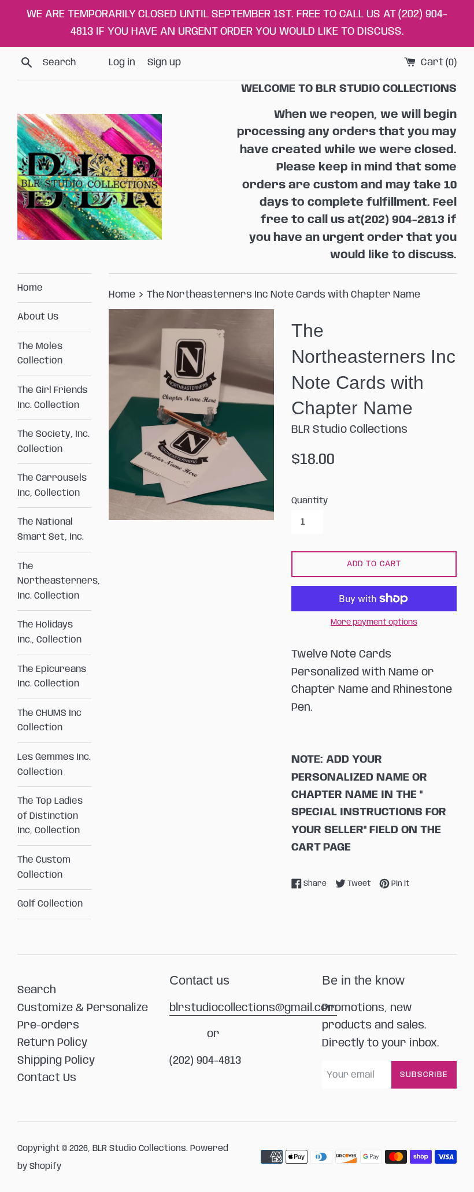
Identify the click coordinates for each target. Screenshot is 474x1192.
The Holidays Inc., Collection (49, 632)
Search (36, 990)
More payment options (374, 622)
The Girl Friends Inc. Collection (52, 397)
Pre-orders (48, 1025)
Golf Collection (50, 904)
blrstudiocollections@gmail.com (253, 1008)
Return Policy (52, 1043)
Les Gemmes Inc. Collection (54, 764)
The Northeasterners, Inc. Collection (54, 581)
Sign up (164, 62)
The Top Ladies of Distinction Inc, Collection (50, 815)
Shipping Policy (56, 1061)
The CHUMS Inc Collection (49, 720)
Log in (122, 62)
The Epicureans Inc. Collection (51, 676)
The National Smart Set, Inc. (50, 529)
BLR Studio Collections (139, 1148)
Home (30, 288)
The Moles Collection (39, 353)
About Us (37, 317)
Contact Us (46, 1078)
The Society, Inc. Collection (53, 441)
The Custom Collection (44, 867)
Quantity (309, 501)
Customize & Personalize (82, 1008)
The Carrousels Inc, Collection (52, 485)
